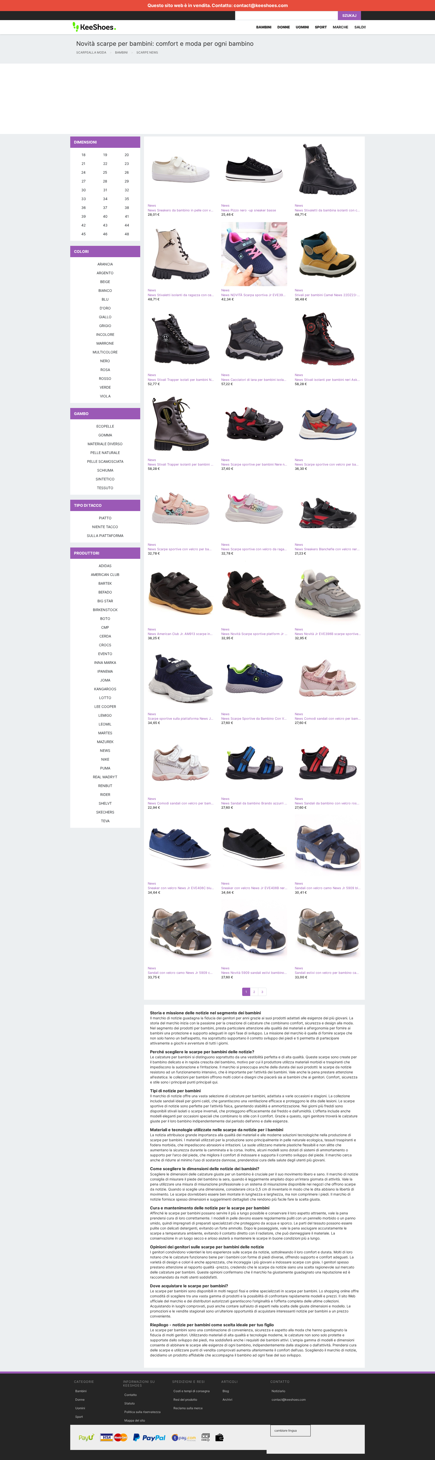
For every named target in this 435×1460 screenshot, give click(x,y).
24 (83, 172)
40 (105, 216)
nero (105, 361)
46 (105, 234)
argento (105, 273)
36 (83, 207)
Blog (226, 1391)
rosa (105, 370)
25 (105, 172)
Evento (105, 654)
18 (84, 155)
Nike (105, 759)
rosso (105, 378)
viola (105, 396)
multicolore (105, 352)
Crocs (105, 645)
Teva (105, 821)
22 (105, 163)
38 (127, 207)
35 (127, 199)
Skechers (105, 812)
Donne (80, 1399)
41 (127, 216)
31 (105, 190)
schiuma (105, 470)
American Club (105, 574)
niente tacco (105, 527)
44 (127, 225)
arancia (105, 264)
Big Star (105, 601)
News (105, 750)
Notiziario (278, 1391)
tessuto (105, 488)
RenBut (105, 786)
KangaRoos (105, 689)
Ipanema (105, 671)
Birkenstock (105, 610)
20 (127, 155)
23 (127, 163)
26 (127, 172)
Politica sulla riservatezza (142, 1412)
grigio (105, 326)
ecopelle (105, 426)
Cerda (105, 636)
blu (105, 299)
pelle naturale (105, 452)
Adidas (105, 566)
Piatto (105, 518)
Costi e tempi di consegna (191, 1391)
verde (105, 387)
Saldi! (360, 27)
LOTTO (105, 698)
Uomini (80, 1408)
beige (105, 282)
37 (105, 207)
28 (105, 181)
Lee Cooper (105, 706)
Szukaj (349, 15)
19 (105, 155)
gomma (105, 435)
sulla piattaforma (105, 535)
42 (83, 225)
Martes (105, 733)
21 (83, 163)
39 (83, 216)
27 (84, 181)
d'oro (105, 308)
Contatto (130, 1395)
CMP (105, 627)
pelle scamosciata (105, 461)
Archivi (227, 1399)
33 (83, 199)
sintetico (105, 479)
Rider (105, 794)
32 (127, 190)
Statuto (129, 1403)
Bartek (105, 583)
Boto (105, 618)
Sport (79, 1417)
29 (127, 181)
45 (83, 234)
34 (105, 199)
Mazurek (105, 742)
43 (105, 225)
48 (127, 234)
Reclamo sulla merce (188, 1408)
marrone (105, 343)
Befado (105, 592)
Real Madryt (105, 777)
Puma (105, 768)
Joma (105, 680)
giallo (105, 317)
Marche (340, 27)
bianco (105, 290)
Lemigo (105, 715)
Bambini (81, 1391)
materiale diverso (105, 444)
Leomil (105, 724)
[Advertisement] (151, 99)
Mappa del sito (134, 1420)
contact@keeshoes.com (261, 5)
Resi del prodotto (185, 1399)
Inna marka (105, 662)
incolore (105, 334)
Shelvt (105, 803)
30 (83, 190)
